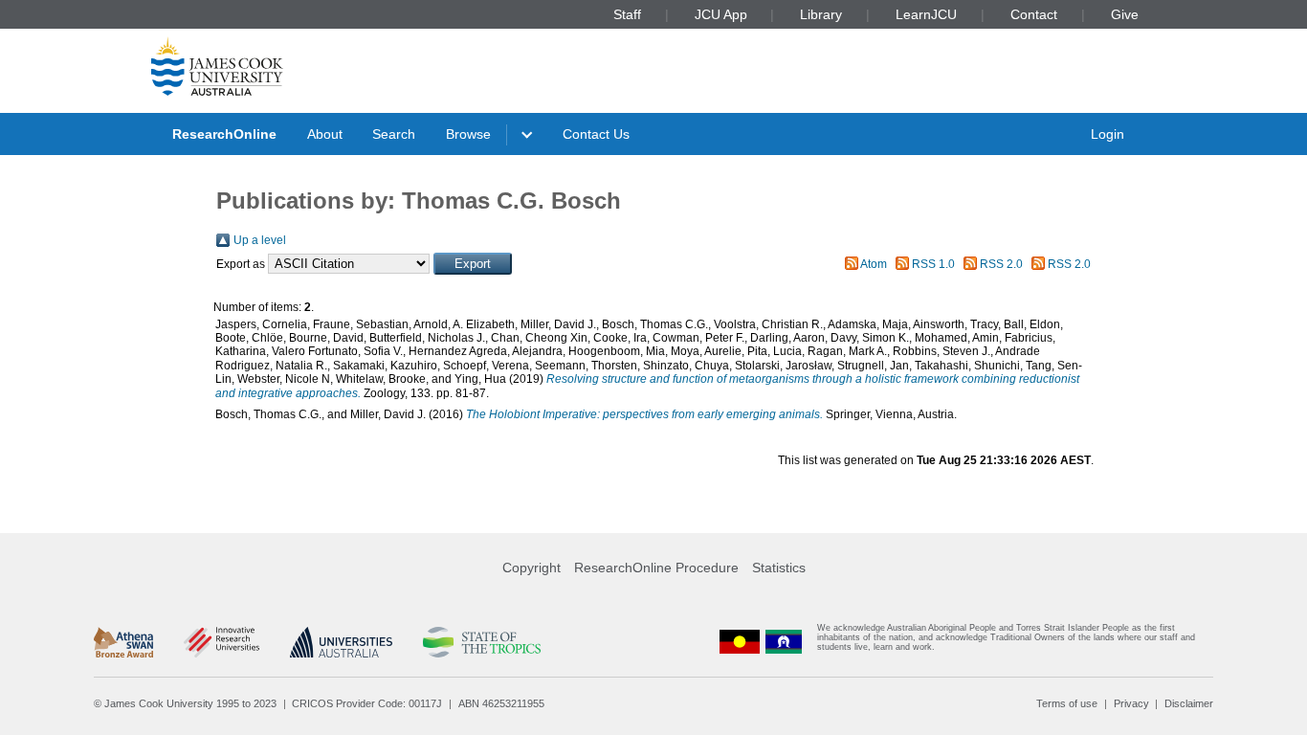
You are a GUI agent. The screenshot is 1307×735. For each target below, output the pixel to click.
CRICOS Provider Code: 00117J (367, 703)
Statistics (779, 567)
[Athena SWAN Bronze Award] (123, 642)
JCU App (721, 14)
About (325, 134)
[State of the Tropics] (481, 642)
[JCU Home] (217, 66)
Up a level (259, 240)
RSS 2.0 (1001, 264)
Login (1107, 134)
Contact (1033, 14)
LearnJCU (926, 14)
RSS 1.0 (933, 264)
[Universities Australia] (341, 642)
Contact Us (596, 134)
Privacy (1131, 703)
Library (821, 14)
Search (393, 134)
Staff (627, 14)
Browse (468, 134)
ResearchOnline (224, 134)
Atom (873, 264)
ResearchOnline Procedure (656, 567)
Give (1125, 14)
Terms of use (1066, 703)
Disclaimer (1188, 703)
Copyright (531, 567)
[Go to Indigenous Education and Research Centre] (740, 641)
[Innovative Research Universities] (221, 642)
